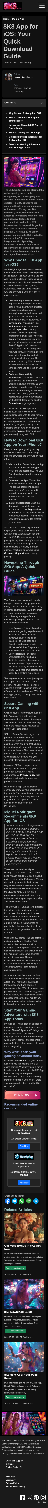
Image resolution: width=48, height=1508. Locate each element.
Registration (34, 509)
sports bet (22, 329)
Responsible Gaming (15, 1486)
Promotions (15, 403)
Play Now (24, 1146)
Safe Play (10, 1476)
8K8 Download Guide (18, 1311)
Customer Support (14, 553)
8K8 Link (10, 1464)
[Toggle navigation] (42, 5)
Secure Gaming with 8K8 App (24, 132)
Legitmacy (10, 1480)
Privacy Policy (27, 775)
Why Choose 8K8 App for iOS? (25, 113)
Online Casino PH (14, 1467)
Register (21, 431)
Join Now (24, 1183)
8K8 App (22, 1060)
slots (18, 323)
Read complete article (15, 1268)
